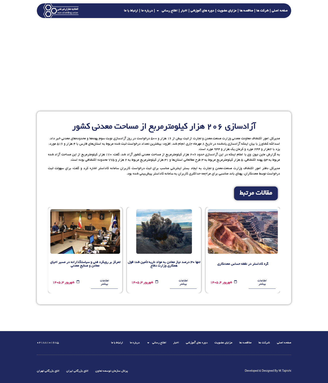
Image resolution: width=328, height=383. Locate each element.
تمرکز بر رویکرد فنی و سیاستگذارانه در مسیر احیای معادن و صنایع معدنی (85, 264)
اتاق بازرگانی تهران (48, 371)
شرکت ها (262, 10)
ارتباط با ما (131, 10)
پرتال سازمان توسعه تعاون (111, 371)
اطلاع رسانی (170, 10)
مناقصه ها (246, 10)
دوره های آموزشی (202, 10)
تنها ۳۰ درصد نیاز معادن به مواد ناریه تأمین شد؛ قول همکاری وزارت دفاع (164, 264)
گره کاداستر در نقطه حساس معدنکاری (242, 264)
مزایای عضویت (227, 10)
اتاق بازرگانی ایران (77, 371)
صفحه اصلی (280, 10)
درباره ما (147, 10)
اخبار (184, 10)
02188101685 (48, 342)
